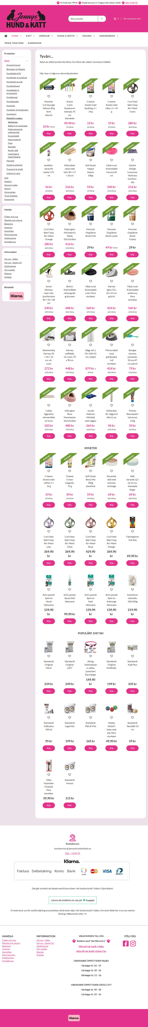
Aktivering (12, 122)
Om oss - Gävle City (13, 262)
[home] (6, 35)
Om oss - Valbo (11, 259)
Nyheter (8, 277)
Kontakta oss (10, 242)
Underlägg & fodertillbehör (14, 155)
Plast (10, 143)
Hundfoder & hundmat (17, 77)
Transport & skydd (15, 169)
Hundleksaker (13, 101)
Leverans (8, 227)
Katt (29, 36)
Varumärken (107, 36)
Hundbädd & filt (14, 73)
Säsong (87, 36)
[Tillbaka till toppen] (141, 1023)
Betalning (8, 224)
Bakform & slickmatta (17, 126)
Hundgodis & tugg (15, 82)
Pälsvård (10, 161)
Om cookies (9, 270)
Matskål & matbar (15, 118)
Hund (15, 36)
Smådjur (44, 36)
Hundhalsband (13, 86)
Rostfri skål (13, 150)
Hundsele (11, 105)
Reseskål (12, 147)
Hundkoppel (12, 97)
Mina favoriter (10, 234)
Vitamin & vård (13, 173)
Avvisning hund (13, 65)
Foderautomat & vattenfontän (15, 131)
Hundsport (11, 114)
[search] (102, 18)
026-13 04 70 (131, 3)
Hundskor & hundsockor (17, 110)
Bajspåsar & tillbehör (16, 69)
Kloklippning (10, 238)
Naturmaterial (14, 139)
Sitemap (8, 273)
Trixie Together (14, 43)
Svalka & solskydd (14, 165)
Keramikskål (13, 136)
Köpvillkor (9, 231)
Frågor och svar (11, 216)
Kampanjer (34, 43)
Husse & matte (66, 36)
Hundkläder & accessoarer (13, 91)
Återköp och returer (13, 220)
